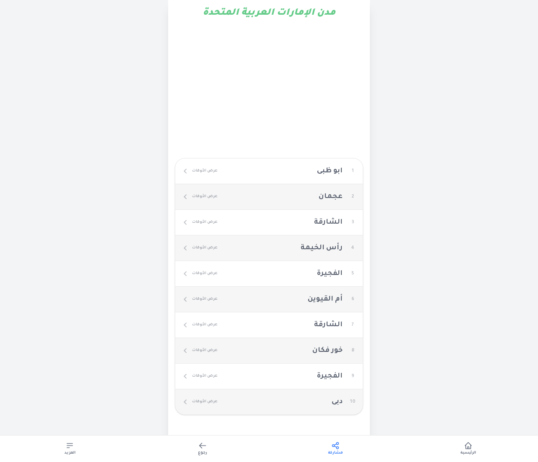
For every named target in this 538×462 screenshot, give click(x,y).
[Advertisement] (269, 89)
